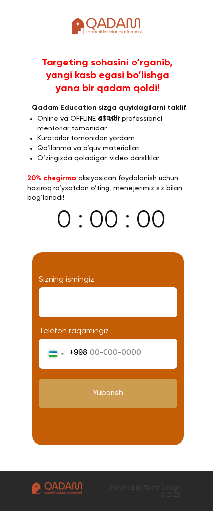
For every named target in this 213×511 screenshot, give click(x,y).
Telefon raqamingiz (74, 331)
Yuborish (108, 393)
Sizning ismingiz (66, 280)
